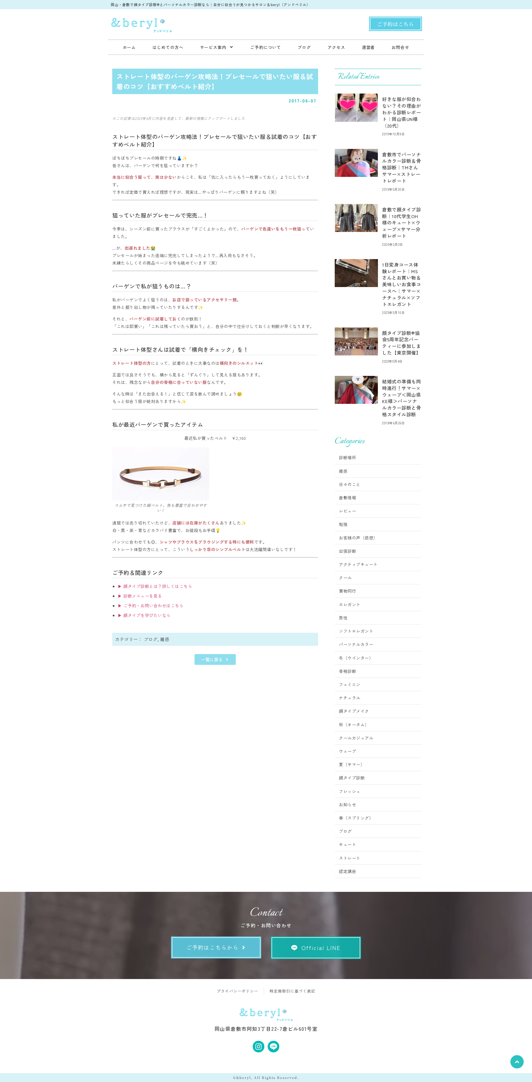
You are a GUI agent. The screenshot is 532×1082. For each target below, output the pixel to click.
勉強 (343, 524)
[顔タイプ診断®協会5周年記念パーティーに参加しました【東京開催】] (356, 341)
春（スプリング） (356, 818)
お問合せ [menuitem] (400, 47)
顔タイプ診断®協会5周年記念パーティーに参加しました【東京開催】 (401, 342)
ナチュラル (349, 698)
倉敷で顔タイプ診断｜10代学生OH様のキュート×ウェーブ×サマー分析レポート (401, 222)
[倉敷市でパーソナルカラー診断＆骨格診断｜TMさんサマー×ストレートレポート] (356, 163)
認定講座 (347, 871)
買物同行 (347, 591)
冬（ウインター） (356, 658)
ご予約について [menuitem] (265, 47)
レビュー (347, 511)
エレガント (349, 604)
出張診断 (347, 551)
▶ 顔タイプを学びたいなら (144, 615)
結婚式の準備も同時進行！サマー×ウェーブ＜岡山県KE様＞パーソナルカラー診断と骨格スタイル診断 (401, 398)
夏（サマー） (352, 764)
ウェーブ (347, 751)
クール (345, 577)
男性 (343, 618)
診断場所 (347, 457)
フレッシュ (349, 791)
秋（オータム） (354, 724)
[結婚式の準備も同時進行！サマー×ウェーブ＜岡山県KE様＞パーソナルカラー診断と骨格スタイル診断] (356, 390)
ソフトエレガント (356, 631)
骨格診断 (347, 671)
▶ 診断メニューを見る (140, 596)
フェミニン (349, 684)
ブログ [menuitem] (304, 47)
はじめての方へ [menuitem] (167, 47)
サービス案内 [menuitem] (213, 47)
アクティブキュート (358, 564)
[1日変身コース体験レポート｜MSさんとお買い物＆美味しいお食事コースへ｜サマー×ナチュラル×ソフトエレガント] (356, 273)
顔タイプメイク (354, 711)
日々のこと (349, 484)
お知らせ (347, 804)
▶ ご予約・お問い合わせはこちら (150, 605)
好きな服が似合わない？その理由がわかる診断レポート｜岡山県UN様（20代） (401, 112)
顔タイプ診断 (352, 778)
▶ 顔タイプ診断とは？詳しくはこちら (155, 586)
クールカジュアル (356, 738)
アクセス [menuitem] (336, 47)
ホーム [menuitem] (129, 47)
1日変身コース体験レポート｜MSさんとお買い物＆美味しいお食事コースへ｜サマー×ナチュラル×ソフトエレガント (401, 284)
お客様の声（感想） (358, 538)
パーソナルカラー (356, 644)
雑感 (164, 639)
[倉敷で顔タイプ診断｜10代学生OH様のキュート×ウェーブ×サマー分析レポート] (356, 218)
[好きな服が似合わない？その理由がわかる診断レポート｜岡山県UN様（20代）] (356, 108)
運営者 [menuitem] (368, 47)
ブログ (151, 639)
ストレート (349, 858)
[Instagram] (258, 1046)
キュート (347, 844)
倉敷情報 (347, 497)
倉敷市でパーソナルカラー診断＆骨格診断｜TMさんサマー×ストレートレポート (401, 167)
